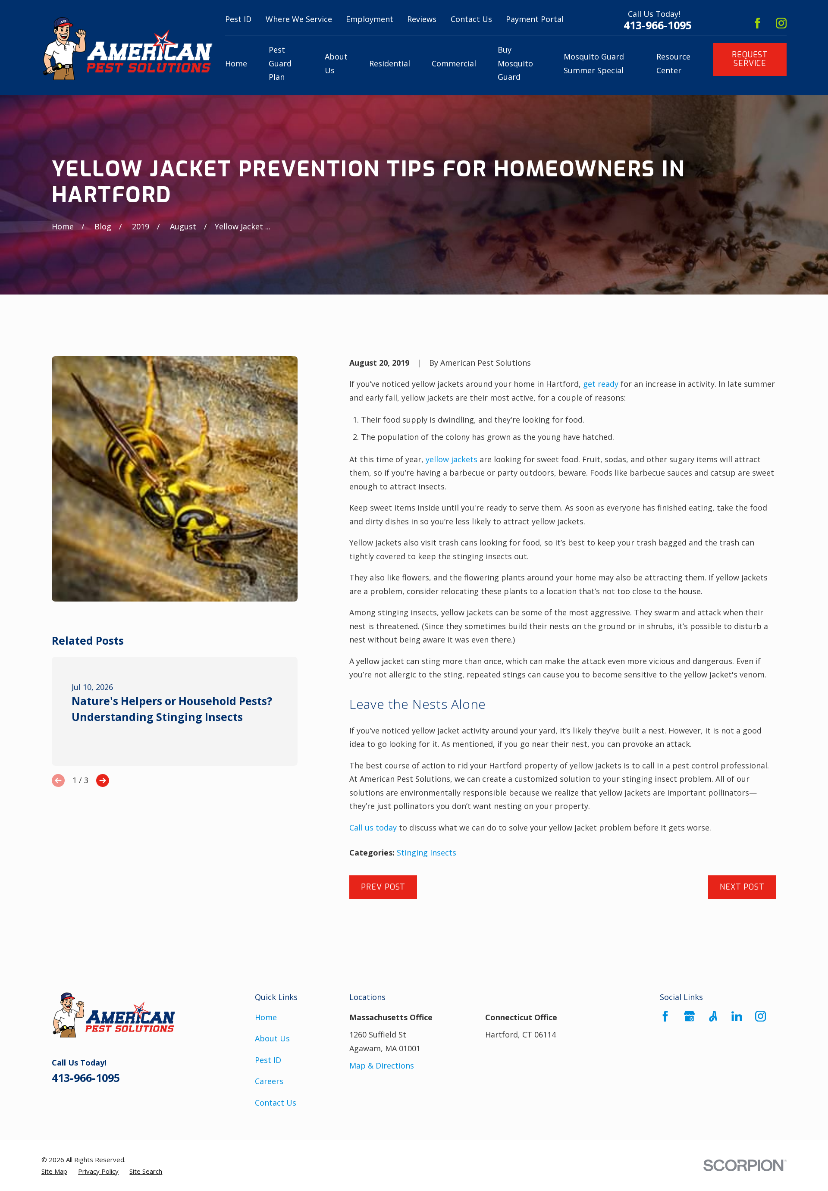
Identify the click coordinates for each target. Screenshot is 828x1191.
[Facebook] (757, 23)
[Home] (127, 48)
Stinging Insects (426, 852)
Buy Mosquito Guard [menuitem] (515, 63)
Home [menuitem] (236, 63)
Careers (269, 1081)
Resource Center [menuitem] (673, 63)
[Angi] (713, 1016)
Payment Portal (535, 19)
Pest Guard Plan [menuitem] (280, 63)
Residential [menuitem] (389, 63)
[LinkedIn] (736, 1016)
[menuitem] (54, 1171)
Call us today (373, 827)
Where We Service (299, 19)
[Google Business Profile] (689, 1016)
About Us (272, 1038)
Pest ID (238, 19)
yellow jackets (451, 459)
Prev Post (383, 887)
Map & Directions (381, 1065)
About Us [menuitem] (336, 63)
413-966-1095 (658, 25)
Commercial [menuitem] (454, 63)
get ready (600, 384)
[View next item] (102, 780)
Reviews (421, 19)
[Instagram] (781, 23)
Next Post (742, 887)
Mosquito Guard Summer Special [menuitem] (594, 63)
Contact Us (471, 19)
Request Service (750, 59)
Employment (369, 19)
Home (266, 1017)
